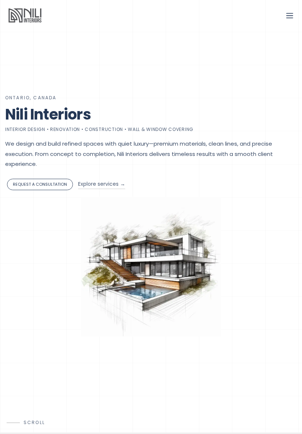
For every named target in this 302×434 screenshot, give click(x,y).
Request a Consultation (40, 184)
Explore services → (101, 184)
